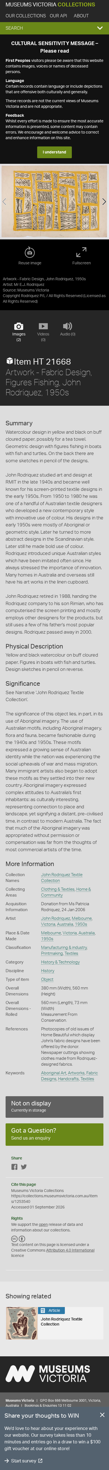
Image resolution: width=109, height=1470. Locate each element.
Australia (65, 924)
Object (47, 979)
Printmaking (52, 953)
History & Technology (60, 962)
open (43, 1225)
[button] (54, 28)
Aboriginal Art (53, 1073)
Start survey (23, 1461)
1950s (81, 924)
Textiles (71, 953)
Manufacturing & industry (64, 948)
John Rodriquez (55, 918)
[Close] (102, 1416)
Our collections (26, 16)
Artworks (76, 1073)
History (47, 971)
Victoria (48, 924)
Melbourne (82, 918)
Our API (58, 16)
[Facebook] (14, 1168)
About (81, 16)
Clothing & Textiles (58, 889)
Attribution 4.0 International (70, 1250)
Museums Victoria (50, 5)
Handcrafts (68, 1079)
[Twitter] (23, 1168)
